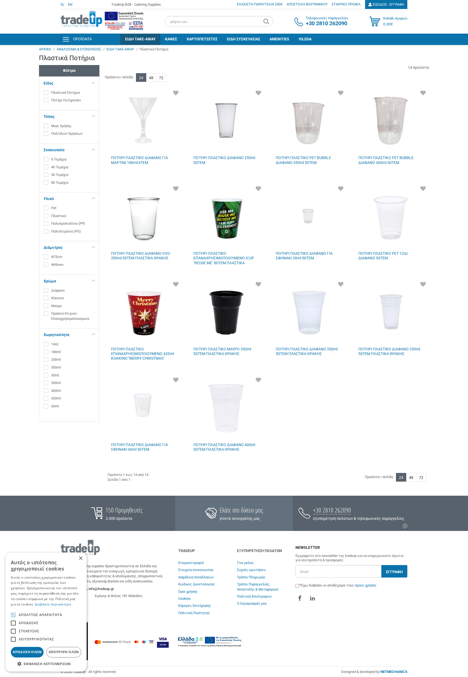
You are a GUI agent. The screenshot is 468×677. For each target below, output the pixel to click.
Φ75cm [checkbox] (56, 257)
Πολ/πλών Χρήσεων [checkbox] (67, 133)
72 (161, 78)
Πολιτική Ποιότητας (194, 613)
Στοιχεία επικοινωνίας (196, 570)
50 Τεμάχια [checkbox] (59, 175)
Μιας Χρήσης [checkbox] (61, 126)
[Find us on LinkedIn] (312, 598)
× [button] (81, 558)
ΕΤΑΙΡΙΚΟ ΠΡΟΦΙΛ (346, 4)
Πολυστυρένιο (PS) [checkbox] (66, 231)
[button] (46, 663)
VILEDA (305, 39)
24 (141, 78)
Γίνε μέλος (245, 563)
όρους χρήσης (365, 585)
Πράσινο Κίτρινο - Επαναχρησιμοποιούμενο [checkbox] (70, 316)
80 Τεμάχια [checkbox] (59, 182)
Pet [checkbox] (54, 208)
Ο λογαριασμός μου (252, 603)
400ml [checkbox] (56, 391)
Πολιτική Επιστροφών (254, 596)
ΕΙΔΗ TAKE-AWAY (140, 39)
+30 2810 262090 (332, 509)
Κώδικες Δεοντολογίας (196, 584)
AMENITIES (279, 39)
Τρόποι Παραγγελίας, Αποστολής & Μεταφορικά (257, 586)
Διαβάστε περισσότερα (53, 604)
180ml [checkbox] (56, 352)
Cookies (184, 599)
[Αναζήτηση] (267, 21)
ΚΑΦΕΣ (171, 39)
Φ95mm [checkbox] (57, 265)
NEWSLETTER (307, 548)
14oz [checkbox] (54, 344)
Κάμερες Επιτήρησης (194, 606)
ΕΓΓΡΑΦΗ (394, 572)
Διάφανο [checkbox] (57, 290)
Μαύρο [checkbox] (57, 306)
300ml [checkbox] (56, 367)
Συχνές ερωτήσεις (251, 570)
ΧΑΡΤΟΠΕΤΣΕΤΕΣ (202, 39)
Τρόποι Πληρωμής (251, 577)
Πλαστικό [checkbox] (59, 216)
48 (151, 78)
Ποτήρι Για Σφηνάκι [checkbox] (66, 100)
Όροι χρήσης (188, 591)
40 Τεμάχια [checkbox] (59, 167)
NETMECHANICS (394, 672)
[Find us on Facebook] (299, 598)
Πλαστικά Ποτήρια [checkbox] (65, 93)
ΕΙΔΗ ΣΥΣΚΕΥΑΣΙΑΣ (243, 39)
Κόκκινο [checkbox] (57, 298)
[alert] (46, 612)
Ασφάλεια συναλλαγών (196, 577)
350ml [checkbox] (56, 383)
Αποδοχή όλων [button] (27, 652)
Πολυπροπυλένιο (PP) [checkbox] (68, 223)
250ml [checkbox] (56, 359)
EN (70, 4)
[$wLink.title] (124, 20)
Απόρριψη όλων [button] (64, 652)
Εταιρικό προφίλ (191, 563)
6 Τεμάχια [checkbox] (58, 159)
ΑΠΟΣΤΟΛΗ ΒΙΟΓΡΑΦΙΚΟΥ (307, 4)
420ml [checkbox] (56, 398)
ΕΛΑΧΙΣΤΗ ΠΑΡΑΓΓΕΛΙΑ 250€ (259, 4)
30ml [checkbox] (55, 375)
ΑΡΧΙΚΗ (45, 49)
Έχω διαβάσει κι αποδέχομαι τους (338, 585)
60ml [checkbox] (55, 406)
